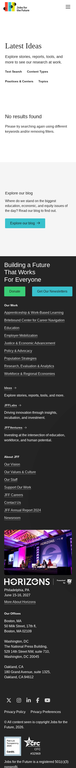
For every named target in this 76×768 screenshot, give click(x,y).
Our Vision (12, 464)
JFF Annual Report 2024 (22, 510)
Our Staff (10, 479)
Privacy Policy (15, 712)
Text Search (13, 71)
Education (11, 328)
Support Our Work (17, 487)
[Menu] (68, 6)
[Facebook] (37, 700)
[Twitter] (8, 700)
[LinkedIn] (28, 700)
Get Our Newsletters (52, 291)
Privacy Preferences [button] (46, 712)
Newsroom (12, 518)
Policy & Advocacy (18, 351)
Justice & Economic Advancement (29, 343)
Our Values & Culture (20, 472)
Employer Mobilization (21, 335)
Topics (43, 81)
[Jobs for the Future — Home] (16, 6)
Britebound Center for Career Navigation (34, 320)
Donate (14, 291)
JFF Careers (13, 495)
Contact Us (12, 502)
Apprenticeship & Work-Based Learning (34, 312)
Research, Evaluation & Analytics (29, 366)
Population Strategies (20, 358)
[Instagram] (19, 700)
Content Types (37, 71)
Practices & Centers (19, 81)
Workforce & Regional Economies (29, 374)
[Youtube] (47, 700)
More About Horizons (20, 602)
